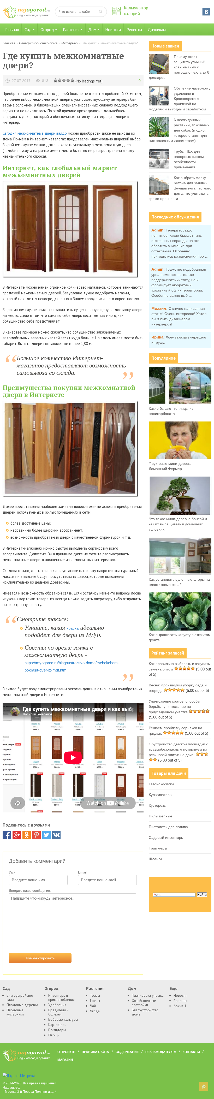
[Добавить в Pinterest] (36, 835)
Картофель (57, 1024)
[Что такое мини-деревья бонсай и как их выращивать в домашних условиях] (180, 513)
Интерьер (69, 43)
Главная (12, 29)
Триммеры (158, 848)
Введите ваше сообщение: (30, 891)
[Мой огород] (26, 16)
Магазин (65, 1060)
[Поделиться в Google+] (17, 835)
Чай (93, 1005)
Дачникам (157, 29)
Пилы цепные (160, 816)
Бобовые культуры (63, 1019)
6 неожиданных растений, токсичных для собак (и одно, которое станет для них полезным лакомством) (179, 130)
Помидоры (57, 1029)
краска (73, 628)
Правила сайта (95, 1052)
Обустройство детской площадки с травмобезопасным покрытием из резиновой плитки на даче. (178, 749)
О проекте (66, 1052)
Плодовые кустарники (15, 1012)
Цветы (95, 1000)
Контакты (191, 1052)
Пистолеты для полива (168, 827)
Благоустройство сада (20, 997)
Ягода (95, 1011)
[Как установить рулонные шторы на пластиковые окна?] (180, 574)
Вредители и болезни (58, 1012)
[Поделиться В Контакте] (56, 835)
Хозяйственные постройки (144, 1002)
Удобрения (57, 1004)
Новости (113, 29)
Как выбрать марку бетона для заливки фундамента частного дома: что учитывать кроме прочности (180, 188)
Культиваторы (160, 795)
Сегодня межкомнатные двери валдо (35, 133)
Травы (95, 995)
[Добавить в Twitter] (46, 835)
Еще (173, 988)
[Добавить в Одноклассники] (26, 835)
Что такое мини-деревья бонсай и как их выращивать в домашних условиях (178, 524)
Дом (92, 29)
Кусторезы (158, 805)
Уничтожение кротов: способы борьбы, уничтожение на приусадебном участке (174, 706)
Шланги (155, 859)
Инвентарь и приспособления (61, 997)
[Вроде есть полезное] (60, 80)
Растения (71, 29)
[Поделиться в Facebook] (7, 835)
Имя (12, 872)
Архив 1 (180, 1005)
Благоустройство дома (38, 43)
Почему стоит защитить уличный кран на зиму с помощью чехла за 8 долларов (179, 67)
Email (82, 872)
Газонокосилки (161, 784)
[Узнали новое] (68, 80)
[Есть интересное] (64, 80)
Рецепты (134, 29)
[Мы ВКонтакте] (206, 12)
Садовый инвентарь (166, 837)
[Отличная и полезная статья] (72, 80)
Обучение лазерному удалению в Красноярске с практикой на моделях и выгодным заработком (179, 98)
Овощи (53, 1035)
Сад (28, 29)
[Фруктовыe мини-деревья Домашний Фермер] (180, 458)
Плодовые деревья (22, 1004)
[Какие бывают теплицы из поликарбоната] (180, 403)
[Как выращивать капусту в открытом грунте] (180, 629)
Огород (47, 29)
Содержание (127, 1052)
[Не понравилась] (56, 80)
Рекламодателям (160, 1052)
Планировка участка (148, 995)
